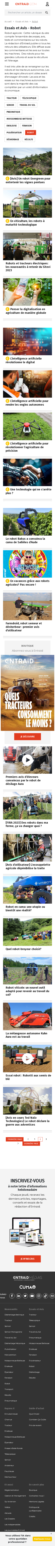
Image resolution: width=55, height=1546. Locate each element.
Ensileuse (12, 125)
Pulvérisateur (14, 132)
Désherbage (13, 139)
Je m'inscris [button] (28, 1258)
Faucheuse (9, 1471)
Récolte (29, 139)
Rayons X (9, 1408)
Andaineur (9, 1465)
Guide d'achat (36, 1408)
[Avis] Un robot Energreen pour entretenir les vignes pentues (28, 180)
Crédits (32, 1516)
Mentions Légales (36, 1501)
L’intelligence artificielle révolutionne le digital (24, 360)
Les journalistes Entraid (15, 1530)
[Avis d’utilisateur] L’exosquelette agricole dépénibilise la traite (28, 866)
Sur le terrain (10, 1501)
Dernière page (31, 1143)
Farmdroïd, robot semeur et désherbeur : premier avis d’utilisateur (24, 627)
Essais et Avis (21, 21)
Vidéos (7, 1507)
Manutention (10, 1355)
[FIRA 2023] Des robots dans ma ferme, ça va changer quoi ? (27, 824)
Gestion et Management (15, 1496)
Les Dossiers (10, 1519)
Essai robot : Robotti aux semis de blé (28, 1077)
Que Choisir (34, 1414)
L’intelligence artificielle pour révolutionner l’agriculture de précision (27, 447)
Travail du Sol (27, 105)
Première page (15, 1139)
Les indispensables (12, 1524)
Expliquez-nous (42, 1539)
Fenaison (27, 125)
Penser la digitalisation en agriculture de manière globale (26, 311)
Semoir (10, 105)
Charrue (8, 1419)
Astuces (8, 1513)
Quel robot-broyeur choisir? (23, 949)
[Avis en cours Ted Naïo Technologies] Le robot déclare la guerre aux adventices (28, 1121)
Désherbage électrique (14, 1315)
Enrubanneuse (11, 1414)
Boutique (33, 1490)
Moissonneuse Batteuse (19, 119)
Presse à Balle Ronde (13, 1448)
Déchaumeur (10, 1477)
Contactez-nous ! (36, 1496)
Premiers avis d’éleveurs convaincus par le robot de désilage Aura (23, 780)
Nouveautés (11, 1309)
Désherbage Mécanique (15, 1343)
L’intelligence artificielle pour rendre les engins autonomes (27, 402)
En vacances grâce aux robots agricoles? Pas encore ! (28, 582)
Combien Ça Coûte (37, 1419)
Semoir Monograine (13, 1332)
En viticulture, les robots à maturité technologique (25, 222)
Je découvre (27, 736)
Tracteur (12, 98)
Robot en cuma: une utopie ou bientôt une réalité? (25, 908)
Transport (9, 1389)
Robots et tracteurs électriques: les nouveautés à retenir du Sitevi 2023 (28, 267)
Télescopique (29, 98)
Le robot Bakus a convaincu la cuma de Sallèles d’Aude (25, 540)
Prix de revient (35, 1425)
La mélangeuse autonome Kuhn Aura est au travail (26, 1035)
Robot (35, 21)
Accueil (8, 21)
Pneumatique (13, 112)
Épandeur (9, 1372)
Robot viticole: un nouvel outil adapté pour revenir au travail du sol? (27, 991)
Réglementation (12, 1490)
